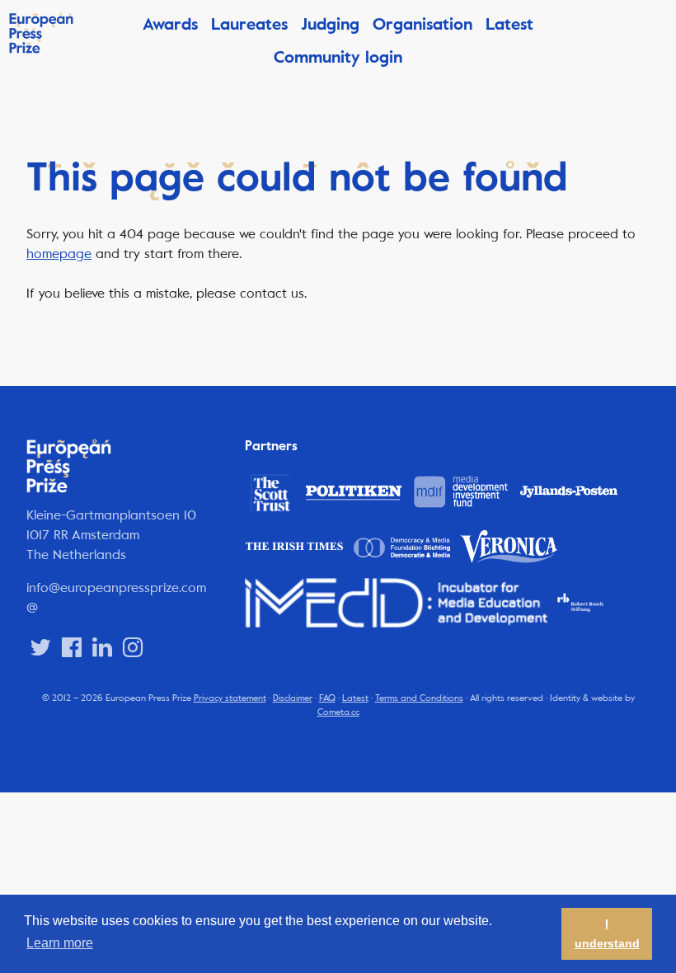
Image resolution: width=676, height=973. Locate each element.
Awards (170, 24)
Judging (330, 24)
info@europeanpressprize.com (116, 587)
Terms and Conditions (419, 698)
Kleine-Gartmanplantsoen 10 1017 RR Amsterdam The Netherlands (111, 534)
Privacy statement (230, 698)
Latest (509, 24)
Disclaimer (292, 698)
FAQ (327, 698)
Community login (338, 57)
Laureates (249, 24)
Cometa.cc (338, 712)
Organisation (422, 24)
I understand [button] (607, 933)
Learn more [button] (59, 943)
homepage (59, 253)
